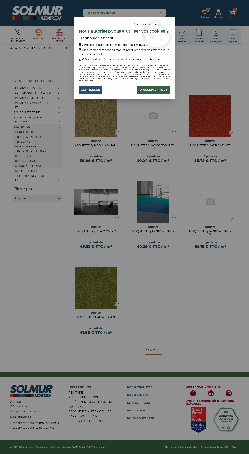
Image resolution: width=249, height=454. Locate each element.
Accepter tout (154, 89)
